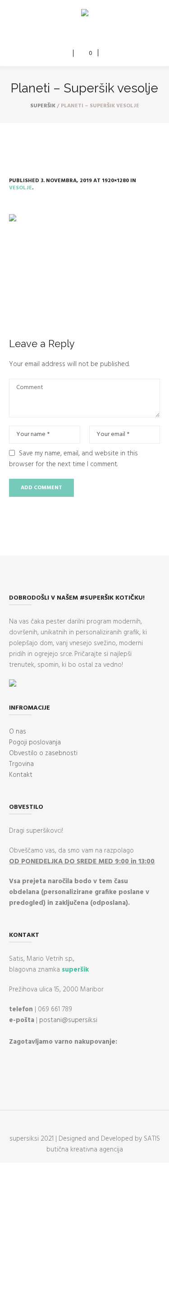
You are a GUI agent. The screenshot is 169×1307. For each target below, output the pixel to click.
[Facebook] (77, 34)
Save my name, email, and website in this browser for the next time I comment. (73, 459)
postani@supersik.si (68, 1020)
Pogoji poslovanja (35, 742)
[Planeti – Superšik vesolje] (84, 264)
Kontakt (20, 775)
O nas (17, 731)
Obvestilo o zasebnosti (43, 753)
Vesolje (20, 188)
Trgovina (21, 764)
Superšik (42, 105)
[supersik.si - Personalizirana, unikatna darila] (84, 14)
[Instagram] (90, 34)
